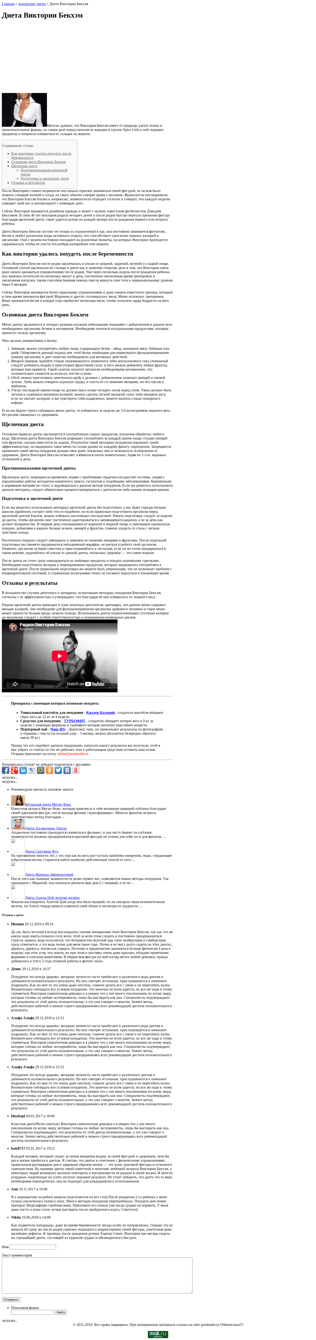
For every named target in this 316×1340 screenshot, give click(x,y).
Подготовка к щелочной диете (45, 178)
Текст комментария (17, 1255)
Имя (5, 1247)
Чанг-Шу (58, 729)
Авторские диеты (32, 4)
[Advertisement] (87, 57)
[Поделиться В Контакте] (67, 770)
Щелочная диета (24, 166)
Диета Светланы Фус (42, 851)
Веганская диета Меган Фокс (48, 804)
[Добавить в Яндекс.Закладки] (76, 770)
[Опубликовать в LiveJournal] (32, 770)
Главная (8, 4)
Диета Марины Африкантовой (49, 874)
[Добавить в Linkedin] (23, 770)
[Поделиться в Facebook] (5, 770)
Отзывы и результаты (28, 183)
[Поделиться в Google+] (14, 770)
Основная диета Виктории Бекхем (38, 162)
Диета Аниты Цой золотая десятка (52, 898)
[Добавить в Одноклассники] (49, 770)
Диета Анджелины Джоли (46, 828)
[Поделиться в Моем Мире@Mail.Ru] (40, 770)
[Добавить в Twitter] (58, 770)
